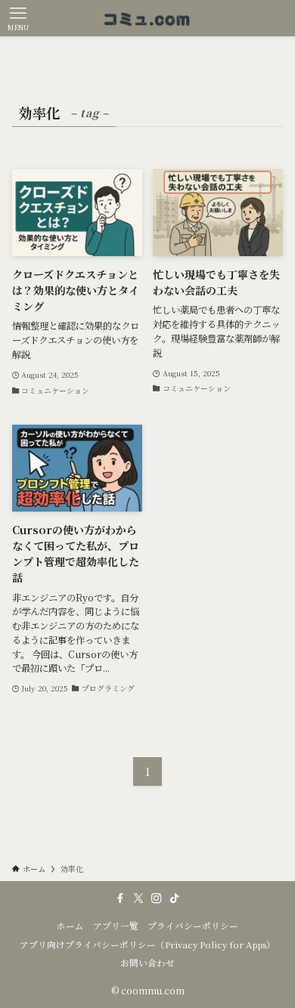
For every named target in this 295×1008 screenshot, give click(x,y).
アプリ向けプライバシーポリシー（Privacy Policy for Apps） (147, 944)
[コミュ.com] (148, 18)
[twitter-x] (138, 898)
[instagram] (156, 898)
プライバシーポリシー (193, 926)
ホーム (70, 926)
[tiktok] (175, 898)
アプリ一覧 (115, 926)
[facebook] (120, 898)
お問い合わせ (147, 963)
